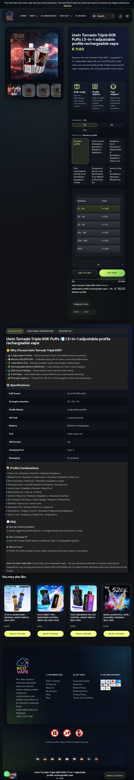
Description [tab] (15, 331)
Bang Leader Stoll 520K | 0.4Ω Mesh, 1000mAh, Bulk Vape (117, 617)
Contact (64, 16)
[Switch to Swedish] (89, 759)
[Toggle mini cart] (127, 16)
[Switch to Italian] (60, 759)
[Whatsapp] (7, 774)
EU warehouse (49, 16)
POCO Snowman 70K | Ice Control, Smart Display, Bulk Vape (83, 617)
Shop (32, 16)
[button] (57, 33)
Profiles (76, 135)
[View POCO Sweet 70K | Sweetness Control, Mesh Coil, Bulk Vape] (50, 598)
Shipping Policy (80, 691)
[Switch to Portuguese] (96, 759)
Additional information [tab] (40, 331)
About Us (50, 687)
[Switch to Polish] (74, 759)
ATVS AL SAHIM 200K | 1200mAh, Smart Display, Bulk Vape (16, 617)
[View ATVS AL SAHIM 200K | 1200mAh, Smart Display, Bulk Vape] (17, 598)
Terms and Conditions (83, 698)
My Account (51, 691)
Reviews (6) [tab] (65, 331)
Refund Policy (79, 687)
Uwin (86, 304)
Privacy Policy (79, 694)
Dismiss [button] (67, 6)
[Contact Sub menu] (71, 16)
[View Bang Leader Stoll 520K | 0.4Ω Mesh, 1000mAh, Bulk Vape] (117, 598)
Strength (77, 120)
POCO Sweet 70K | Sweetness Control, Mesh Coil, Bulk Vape (48, 617)
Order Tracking (53, 681)
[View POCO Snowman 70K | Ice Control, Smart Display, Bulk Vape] (83, 598)
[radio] (85, 125)
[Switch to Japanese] (67, 759)
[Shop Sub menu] (37, 16)
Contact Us (51, 684)
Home (23, 16)
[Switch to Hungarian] (52, 759)
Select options (17, 634)
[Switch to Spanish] (82, 759)
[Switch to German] (45, 759)
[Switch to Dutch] (38, 759)
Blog (48, 698)
